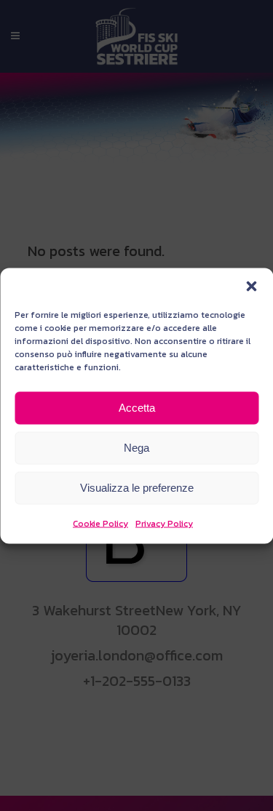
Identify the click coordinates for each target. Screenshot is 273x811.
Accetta (137, 407)
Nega (136, 448)
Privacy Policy (164, 523)
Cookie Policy (100, 523)
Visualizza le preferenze (137, 488)
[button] (251, 286)
